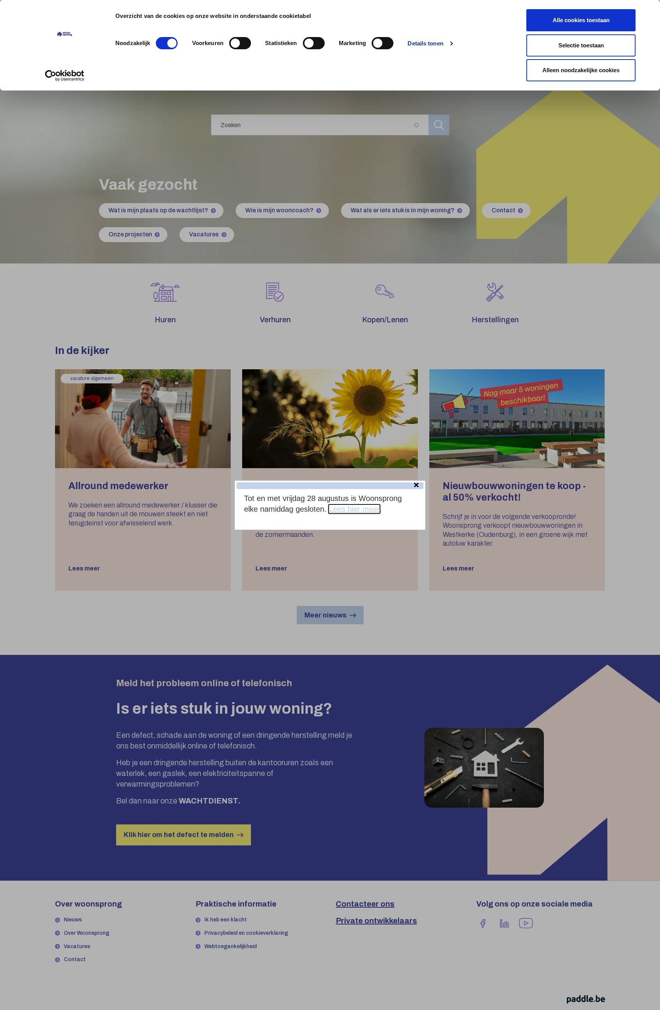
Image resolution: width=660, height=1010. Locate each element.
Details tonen (425, 43)
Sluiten (417, 486)
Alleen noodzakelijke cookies (581, 70)
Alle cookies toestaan (581, 20)
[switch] (240, 43)
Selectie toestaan (581, 45)
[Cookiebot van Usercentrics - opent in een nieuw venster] (64, 75)
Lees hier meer (354, 509)
